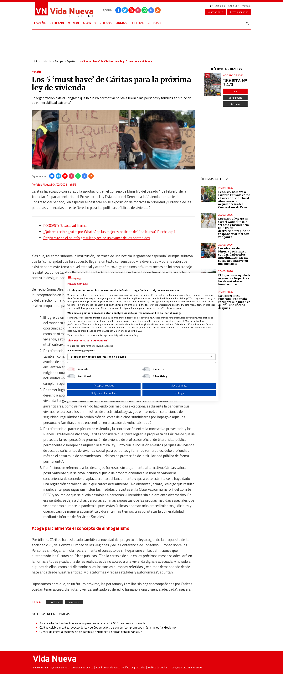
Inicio (37, 61)
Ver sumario (235, 98)
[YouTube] (65, 176)
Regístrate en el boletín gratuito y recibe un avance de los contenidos (96, 238)
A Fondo (89, 23)
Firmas (121, 23)
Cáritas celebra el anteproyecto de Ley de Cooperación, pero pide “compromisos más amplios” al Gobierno (107, 627)
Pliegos (106, 23)
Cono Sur (233, 6)
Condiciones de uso (82, 667)
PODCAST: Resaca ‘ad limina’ (65, 225)
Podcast (154, 23)
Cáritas (54, 602)
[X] (58, 176)
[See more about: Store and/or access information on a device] (210, 357)
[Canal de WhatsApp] (144, 10)
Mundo (73, 23)
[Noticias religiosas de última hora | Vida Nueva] (64, 10)
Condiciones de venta (108, 667)
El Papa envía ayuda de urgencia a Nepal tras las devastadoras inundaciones (234, 279)
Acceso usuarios (239, 12)
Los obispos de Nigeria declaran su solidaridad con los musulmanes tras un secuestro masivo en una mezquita (233, 256)
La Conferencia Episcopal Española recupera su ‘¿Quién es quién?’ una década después (234, 302)
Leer (235, 91)
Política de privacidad (133, 667)
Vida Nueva (43, 184)
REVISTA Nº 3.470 (235, 82)
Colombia (219, 6)
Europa (59, 61)
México (246, 6)
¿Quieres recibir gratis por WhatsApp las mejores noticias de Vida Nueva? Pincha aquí (109, 231)
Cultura (137, 23)
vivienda (74, 602)
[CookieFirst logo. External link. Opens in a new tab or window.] (74, 278)
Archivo (235, 104)
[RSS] (91, 176)
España (40, 23)
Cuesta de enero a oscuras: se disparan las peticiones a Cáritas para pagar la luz (90, 631)
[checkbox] (71, 369)
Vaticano (56, 23)
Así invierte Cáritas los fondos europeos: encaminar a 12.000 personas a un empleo (93, 623)
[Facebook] (51, 176)
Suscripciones (215, 12)
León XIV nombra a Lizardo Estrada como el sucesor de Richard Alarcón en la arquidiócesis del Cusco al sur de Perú (234, 199)
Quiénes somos (60, 667)
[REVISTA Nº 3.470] (212, 84)
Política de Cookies (158, 667)
